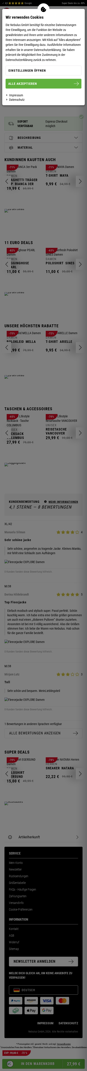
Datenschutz (17, 99)
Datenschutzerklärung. (48, 50)
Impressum (16, 95)
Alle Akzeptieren (22, 83)
